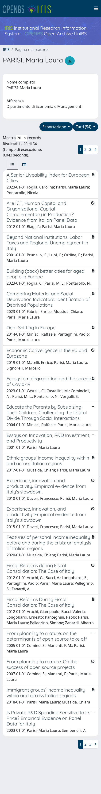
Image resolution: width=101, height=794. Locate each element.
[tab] (12, 165)
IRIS (6, 49)
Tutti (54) (84, 126)
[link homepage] (29, 8)
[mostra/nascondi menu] (96, 8)
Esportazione (55, 126)
